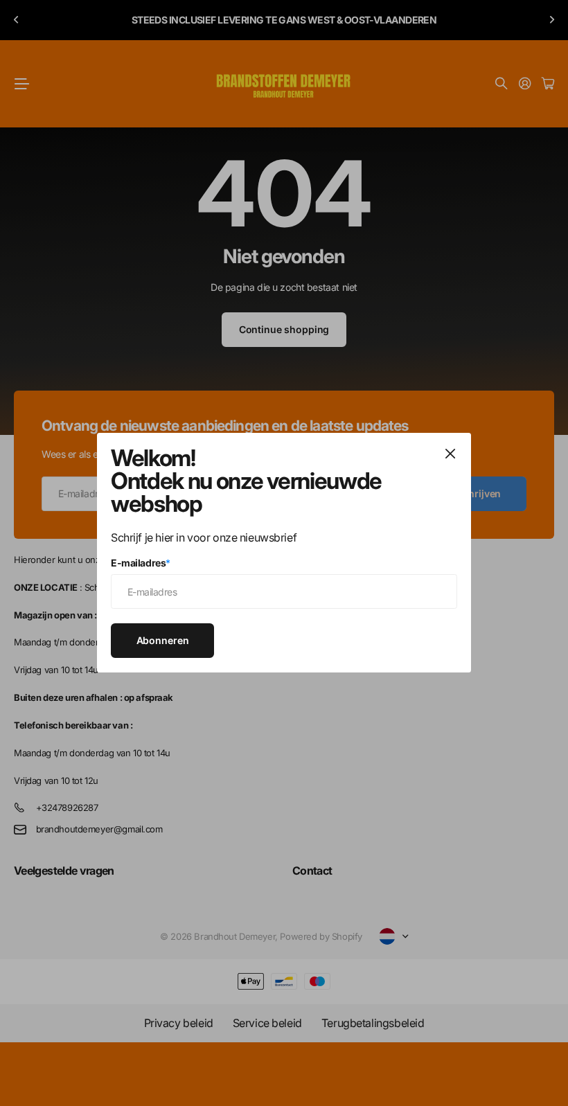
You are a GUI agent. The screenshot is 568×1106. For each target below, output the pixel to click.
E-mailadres (140, 563)
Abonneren (162, 640)
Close (450, 453)
